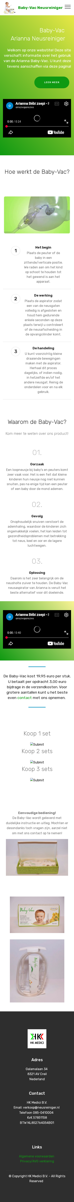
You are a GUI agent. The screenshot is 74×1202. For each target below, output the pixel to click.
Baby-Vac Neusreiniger (40, 8)
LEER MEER (51, 82)
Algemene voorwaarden (36, 1156)
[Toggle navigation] (68, 6)
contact (24, 697)
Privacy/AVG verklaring (37, 1161)
